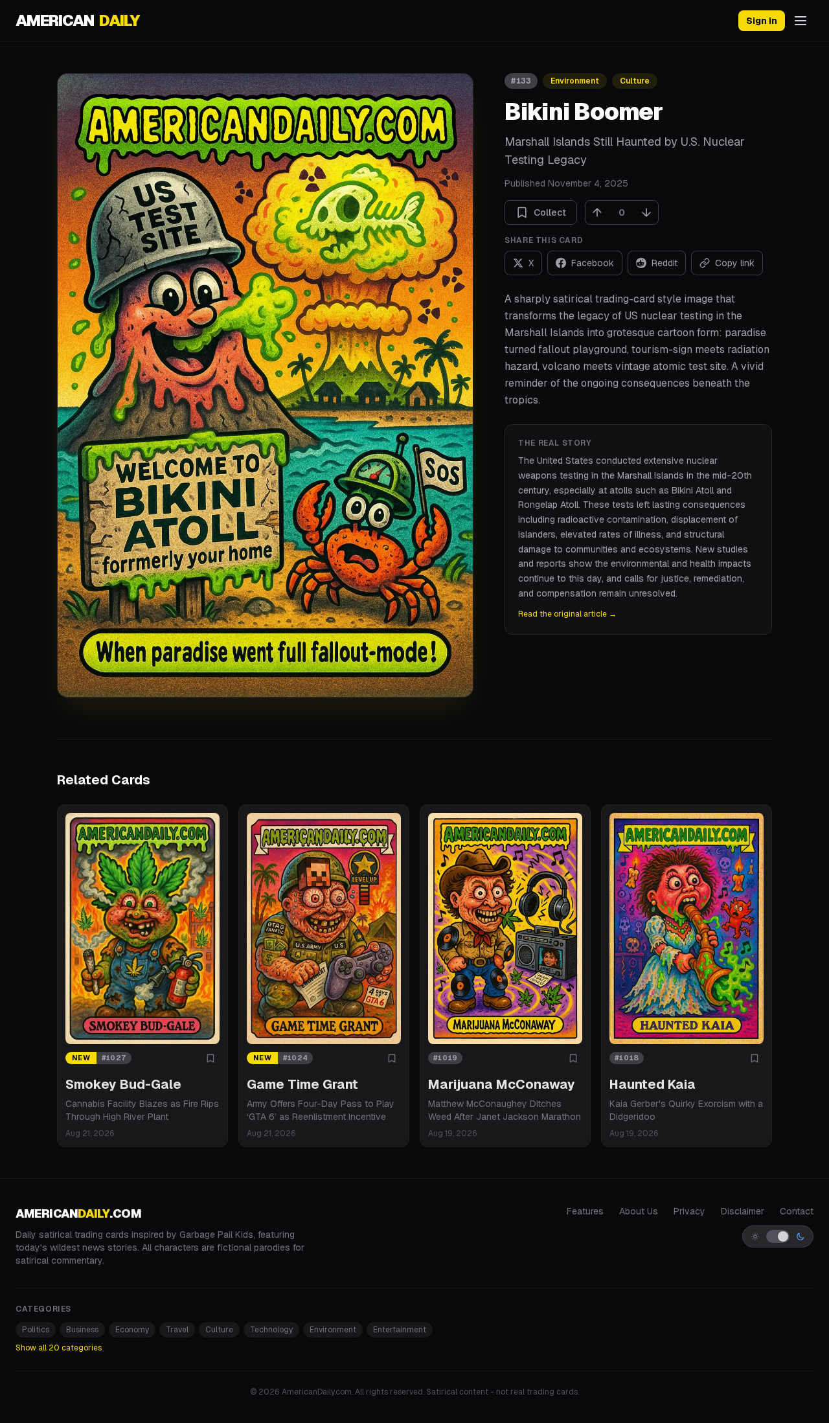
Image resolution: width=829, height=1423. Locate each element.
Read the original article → (567, 614)
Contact (796, 1211)
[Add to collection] (210, 1058)
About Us (638, 1211)
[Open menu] (800, 21)
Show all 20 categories (59, 1348)
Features (585, 1211)
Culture (635, 81)
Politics (35, 1330)
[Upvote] (597, 212)
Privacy (689, 1211)
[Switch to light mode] (777, 1236)
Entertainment (399, 1330)
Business (82, 1330)
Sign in (761, 21)
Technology (271, 1330)
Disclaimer (742, 1211)
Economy (132, 1330)
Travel (177, 1330)
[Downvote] (646, 212)
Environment (575, 81)
